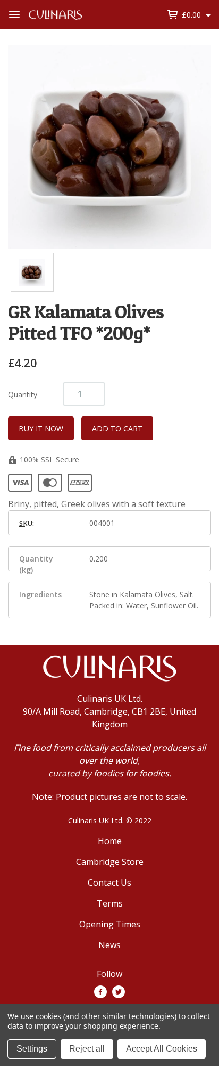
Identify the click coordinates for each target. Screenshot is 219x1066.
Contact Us (109, 882)
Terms (110, 903)
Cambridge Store (110, 862)
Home (110, 841)
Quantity (22, 394)
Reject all (87, 1048)
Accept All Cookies (161, 1048)
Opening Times (109, 924)
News (109, 945)
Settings (31, 1048)
